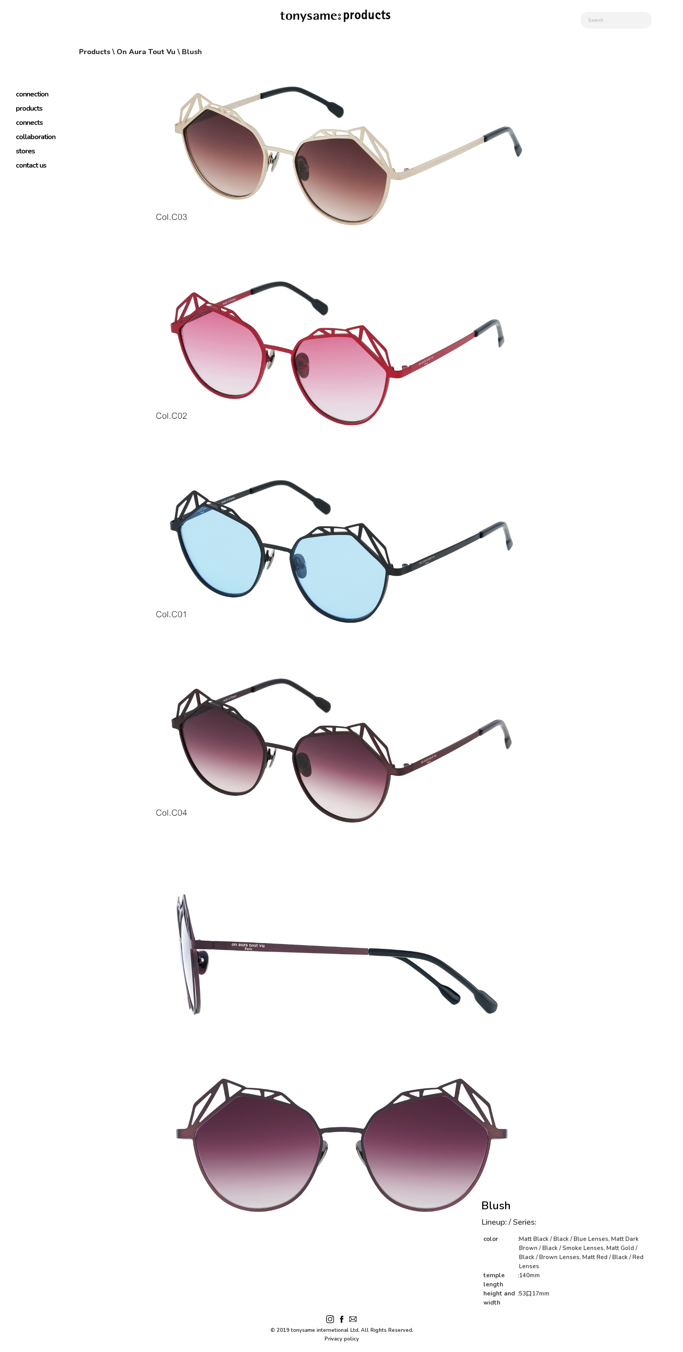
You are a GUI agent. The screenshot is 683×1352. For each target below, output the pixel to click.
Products (94, 52)
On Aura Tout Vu (146, 52)
